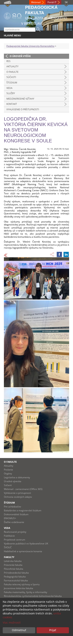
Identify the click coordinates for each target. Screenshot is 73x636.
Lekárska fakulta (13, 561)
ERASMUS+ (10, 518)
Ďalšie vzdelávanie (14, 522)
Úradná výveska (12, 481)
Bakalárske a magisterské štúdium (22, 510)
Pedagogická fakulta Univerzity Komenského (30, 46)
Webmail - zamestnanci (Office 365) (23, 489)
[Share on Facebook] (59, 254)
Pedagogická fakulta (15, 576)
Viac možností (12, 622)
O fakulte (12, 72)
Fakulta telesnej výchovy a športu (22, 584)
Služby (10, 93)
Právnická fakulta (13, 565)
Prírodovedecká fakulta (16, 572)
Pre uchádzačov (12, 506)
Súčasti (11, 77)
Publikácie (9, 535)
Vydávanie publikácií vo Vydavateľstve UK (26, 543)
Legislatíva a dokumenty (17, 477)
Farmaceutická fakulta (16, 580)
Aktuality (12, 66)
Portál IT (51, 2)
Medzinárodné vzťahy (20, 98)
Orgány (8, 473)
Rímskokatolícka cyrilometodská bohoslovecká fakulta (33, 596)
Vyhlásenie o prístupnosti (22, 109)
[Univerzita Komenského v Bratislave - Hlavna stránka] (12, 15)
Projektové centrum (14, 539)
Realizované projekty (15, 532)
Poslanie (8, 469)
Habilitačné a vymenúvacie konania (23, 551)
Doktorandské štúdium (16, 514)
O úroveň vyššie (20, 56)
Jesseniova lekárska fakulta (18, 588)
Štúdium (11, 82)
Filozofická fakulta (13, 568)
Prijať (52, 630)
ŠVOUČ (8, 547)
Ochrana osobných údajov (18, 496)
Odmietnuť (19, 630)
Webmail (36, 2)
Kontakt (11, 104)
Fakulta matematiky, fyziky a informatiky (25, 592)
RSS (8, 61)
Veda (9, 88)
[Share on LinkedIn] (66, 254)
